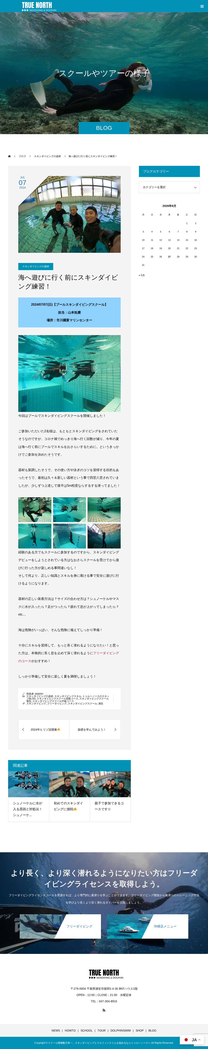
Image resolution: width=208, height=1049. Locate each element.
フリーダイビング (57, 703)
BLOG (152, 1030)
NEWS (56, 1030)
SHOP (140, 1030)
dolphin (39, 693)
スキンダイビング (36, 703)
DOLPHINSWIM (120, 1030)
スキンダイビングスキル (67, 696)
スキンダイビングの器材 (35, 266)
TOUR (102, 1030)
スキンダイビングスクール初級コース (57, 698)
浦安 (100, 703)
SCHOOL (87, 1030)
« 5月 (142, 275)
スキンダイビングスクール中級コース (53, 701)
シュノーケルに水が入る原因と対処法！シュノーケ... (27, 809)
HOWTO (70, 1030)
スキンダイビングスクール (82, 703)
